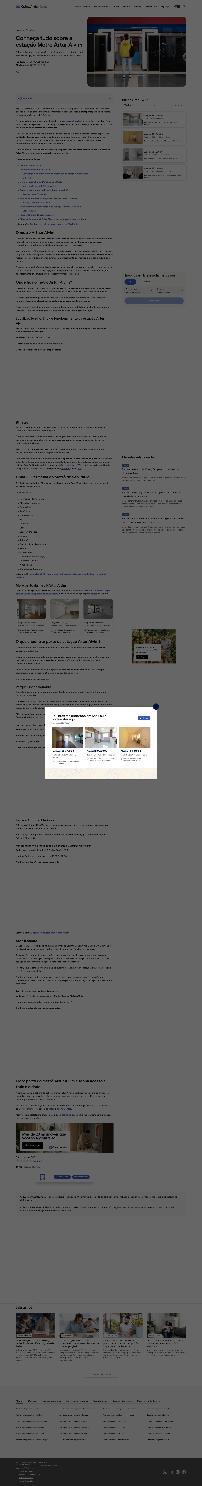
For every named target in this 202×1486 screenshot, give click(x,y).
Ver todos (144, 718)
